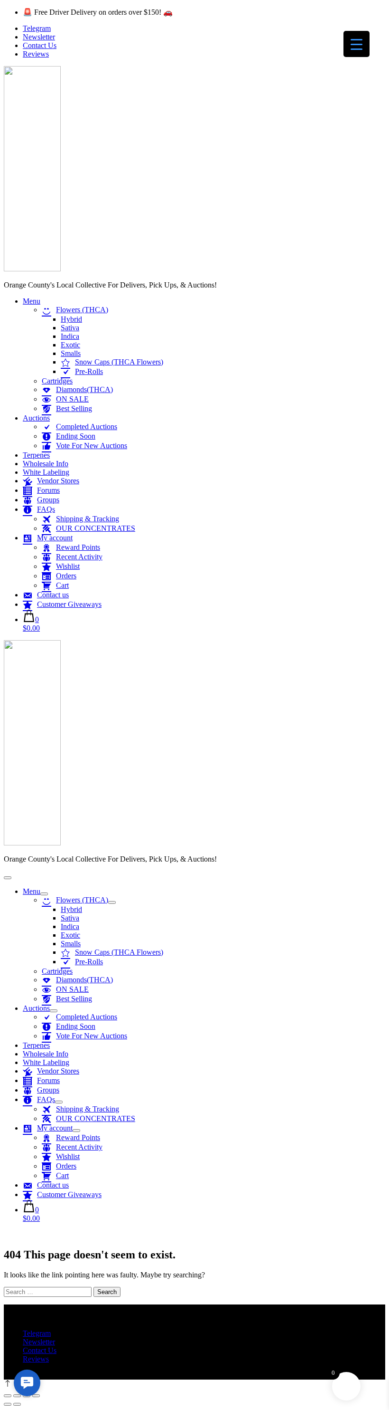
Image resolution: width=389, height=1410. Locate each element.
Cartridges (57, 381)
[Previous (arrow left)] (7, 1404)
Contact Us (39, 45)
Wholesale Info (45, 464)
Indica (70, 336)
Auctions (36, 418)
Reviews (36, 54)
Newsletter (39, 37)
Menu (31, 301)
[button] (27, 1383)
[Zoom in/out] (7, 1395)
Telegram (37, 28)
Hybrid (71, 319)
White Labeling (46, 472)
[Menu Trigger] (356, 44)
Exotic (70, 345)
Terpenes (36, 455)
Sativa (70, 328)
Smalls (71, 353)
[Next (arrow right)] (17, 1404)
